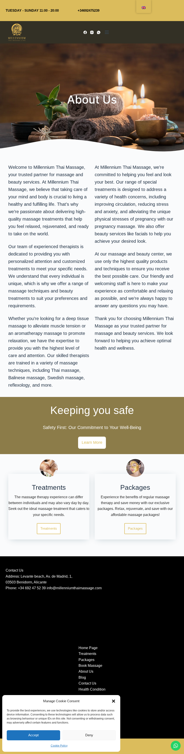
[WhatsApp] (98, 32)
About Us (86, 671)
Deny (89, 735)
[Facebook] (85, 32)
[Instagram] (92, 32)
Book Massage (90, 665)
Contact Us (87, 683)
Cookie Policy (59, 745)
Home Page (88, 648)
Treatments (87, 654)
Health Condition (92, 689)
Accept (33, 735)
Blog (82, 677)
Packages (86, 660)
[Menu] (107, 32)
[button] (113, 701)
